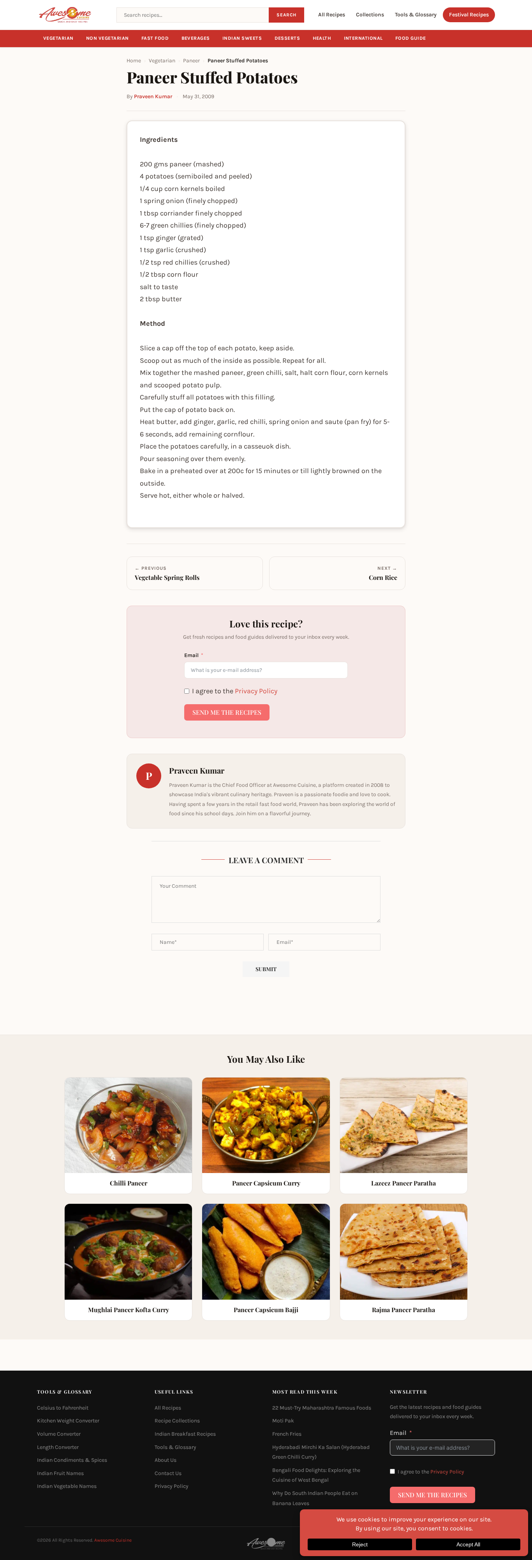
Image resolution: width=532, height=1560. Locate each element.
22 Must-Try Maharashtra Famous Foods (321, 1407)
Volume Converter (59, 1434)
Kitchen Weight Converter (68, 1420)
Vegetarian (58, 38)
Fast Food (155, 38)
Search (286, 15)
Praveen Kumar (153, 96)
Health (322, 38)
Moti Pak (283, 1420)
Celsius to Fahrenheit (62, 1407)
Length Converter (58, 1446)
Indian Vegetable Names (67, 1486)
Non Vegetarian (107, 38)
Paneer (191, 60)
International (363, 38)
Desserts (287, 38)
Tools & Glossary (416, 14)
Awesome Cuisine (113, 1540)
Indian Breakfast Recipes (185, 1434)
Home (134, 60)
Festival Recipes (469, 14)
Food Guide (410, 38)
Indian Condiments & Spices (72, 1460)
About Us (165, 1460)
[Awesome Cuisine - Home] (72, 15)
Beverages (195, 38)
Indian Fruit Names (60, 1473)
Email (191, 655)
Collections (370, 14)
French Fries (286, 1434)
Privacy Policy (256, 691)
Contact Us (168, 1473)
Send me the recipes (226, 712)
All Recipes (331, 14)
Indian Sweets (242, 38)
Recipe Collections (177, 1420)
